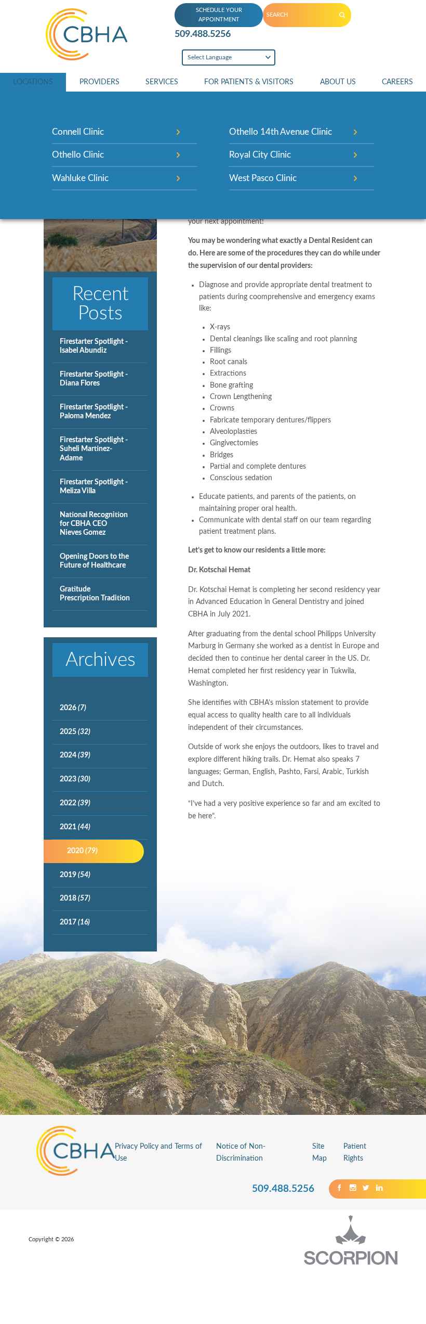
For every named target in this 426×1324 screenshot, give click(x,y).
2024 (75, 755)
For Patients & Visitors (249, 82)
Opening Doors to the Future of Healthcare (94, 561)
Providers (99, 82)
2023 (75, 779)
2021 (75, 827)
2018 (75, 898)
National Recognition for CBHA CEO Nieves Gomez (94, 523)
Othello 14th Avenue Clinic (280, 131)
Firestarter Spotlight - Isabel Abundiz (94, 346)
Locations (33, 82)
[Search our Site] (342, 15)
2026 (73, 708)
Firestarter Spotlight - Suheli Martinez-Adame (94, 448)
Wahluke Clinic (80, 178)
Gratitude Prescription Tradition (95, 594)
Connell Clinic (78, 131)
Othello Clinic (78, 154)
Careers (397, 82)
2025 (75, 732)
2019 (75, 875)
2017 (75, 922)
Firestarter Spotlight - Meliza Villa (94, 487)
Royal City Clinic (260, 154)
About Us (338, 82)
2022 (75, 803)
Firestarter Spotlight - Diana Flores (94, 379)
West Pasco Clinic (263, 178)
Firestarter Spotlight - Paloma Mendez (94, 412)
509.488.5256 (203, 34)
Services (161, 82)
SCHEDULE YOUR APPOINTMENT (219, 14)
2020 (82, 851)
